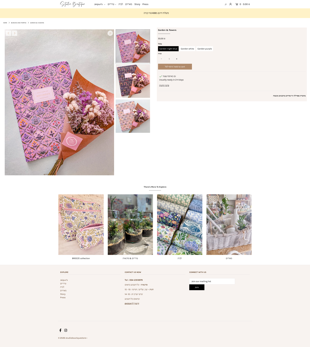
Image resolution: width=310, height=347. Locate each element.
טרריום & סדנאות (130, 258)
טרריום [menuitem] (111, 4)
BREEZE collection (81, 258)
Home (5, 23)
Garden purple (205, 48)
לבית (180, 258)
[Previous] (8, 33)
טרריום (63, 283)
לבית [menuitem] (121, 4)
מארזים (229, 258)
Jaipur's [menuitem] (98, 4)
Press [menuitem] (145, 4)
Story (62, 294)
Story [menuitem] (137, 4)
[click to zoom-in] (110, 33)
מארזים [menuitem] (128, 4)
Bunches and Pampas (18, 23)
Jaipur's (64, 280)
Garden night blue (168, 48)
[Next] (14, 33)
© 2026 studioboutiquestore (72, 338)
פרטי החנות (164, 85)
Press (63, 297)
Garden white (187, 48)
